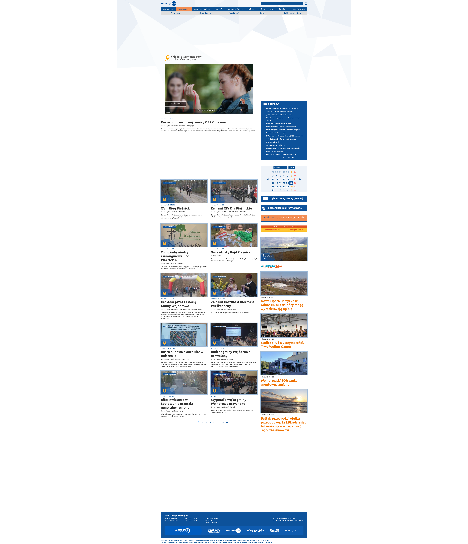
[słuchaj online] (295, 230)
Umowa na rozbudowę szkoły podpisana (281, 127)
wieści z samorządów (201, 9)
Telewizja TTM (292, 520)
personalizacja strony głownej (285, 207)
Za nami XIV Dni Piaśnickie (231, 208)
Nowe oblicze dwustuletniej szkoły (278, 124)
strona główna (168, 9)
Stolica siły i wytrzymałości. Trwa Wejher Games (282, 344)
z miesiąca (291, 217)
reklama (262, 9)
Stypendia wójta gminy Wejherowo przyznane (228, 401)
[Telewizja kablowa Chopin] (214, 530)
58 (223, 422)
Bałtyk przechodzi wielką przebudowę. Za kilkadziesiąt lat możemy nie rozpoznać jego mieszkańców (283, 424)
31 (287, 172)
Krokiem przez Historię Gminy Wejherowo (178, 304)
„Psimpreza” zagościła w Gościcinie (279, 115)
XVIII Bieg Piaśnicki (176, 208)
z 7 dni (280, 217)
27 (273, 172)
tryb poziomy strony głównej (286, 198)
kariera (272, 9)
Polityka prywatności (212, 522)
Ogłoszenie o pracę (211, 518)
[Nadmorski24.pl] (255, 530)
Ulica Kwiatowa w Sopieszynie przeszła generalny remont (177, 403)
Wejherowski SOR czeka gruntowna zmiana (279, 382)
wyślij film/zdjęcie (299, 9)
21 (287, 183)
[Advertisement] (234, 34)
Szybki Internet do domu (292, 13)
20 (284, 183)
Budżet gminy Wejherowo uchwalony (230, 354)
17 (273, 183)
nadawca (251, 9)
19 (280, 183)
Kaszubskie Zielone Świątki (276, 133)
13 (284, 179)
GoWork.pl (208, 520)
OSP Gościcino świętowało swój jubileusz (281, 139)
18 (276, 183)
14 (287, 179)
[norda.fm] (272, 230)
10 (273, 179)
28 (276, 172)
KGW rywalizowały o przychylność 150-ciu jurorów (284, 136)
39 (289, 158)
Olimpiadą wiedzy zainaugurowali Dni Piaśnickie (176, 256)
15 (291, 179)
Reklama (263, 13)
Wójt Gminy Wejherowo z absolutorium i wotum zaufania (283, 119)
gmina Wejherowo (170, 182)
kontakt (282, 9)
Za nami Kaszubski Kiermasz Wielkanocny (232, 304)
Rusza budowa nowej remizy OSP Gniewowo (282, 109)
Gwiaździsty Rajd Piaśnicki (231, 252)
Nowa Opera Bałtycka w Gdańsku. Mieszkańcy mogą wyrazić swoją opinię (282, 305)
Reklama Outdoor (205, 13)
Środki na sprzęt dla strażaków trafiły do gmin (283, 130)
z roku (301, 217)
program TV (219, 9)
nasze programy (183, 9)
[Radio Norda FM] (274, 530)
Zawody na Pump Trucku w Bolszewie (279, 112)
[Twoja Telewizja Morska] (186, 4)
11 (276, 179)
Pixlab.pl (300, 520)
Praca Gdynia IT (234, 13)
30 (284, 172)
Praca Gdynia (175, 13)
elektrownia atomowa (235, 9)
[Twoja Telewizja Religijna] (290, 530)
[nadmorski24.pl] (284, 267)
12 (280, 179)
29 (280, 172)
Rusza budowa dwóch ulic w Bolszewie (182, 354)
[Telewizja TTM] (233, 530)
